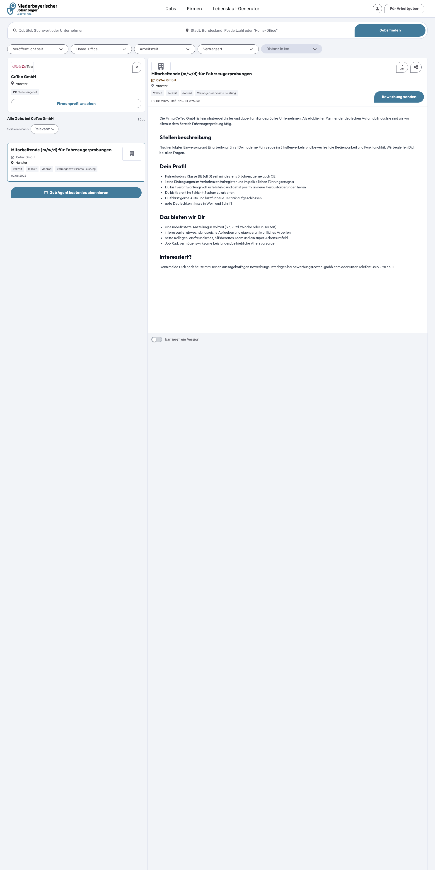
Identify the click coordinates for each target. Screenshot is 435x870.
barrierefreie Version (182, 339)
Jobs (171, 8)
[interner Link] (32, 8)
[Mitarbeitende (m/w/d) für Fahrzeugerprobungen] (76, 162)
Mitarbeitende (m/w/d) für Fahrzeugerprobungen (61, 149)
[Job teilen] (416, 67)
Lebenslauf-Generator (236, 8)
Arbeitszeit (149, 49)
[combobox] (99, 30)
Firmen (194, 8)
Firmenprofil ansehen (76, 103)
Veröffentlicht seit (28, 49)
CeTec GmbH (166, 80)
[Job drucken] (402, 67)
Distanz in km (277, 49)
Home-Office (87, 49)
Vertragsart (212, 49)
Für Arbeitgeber (404, 8)
